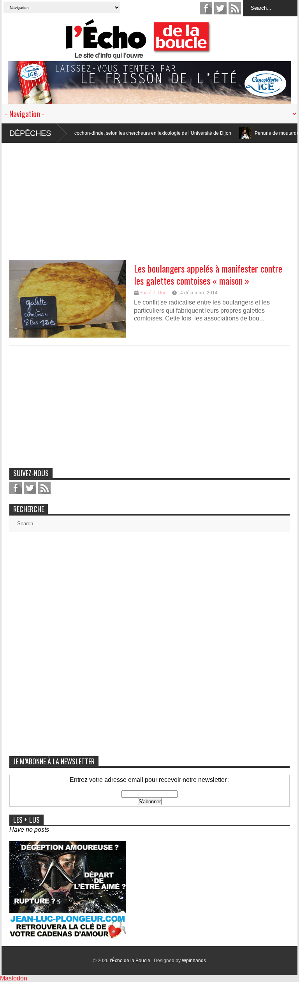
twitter (220, 8)
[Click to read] (222, 133)
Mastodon (13, 978)
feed (235, 8)
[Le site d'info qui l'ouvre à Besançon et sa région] (153, 54)
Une (162, 293)
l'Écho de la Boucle (130, 960)
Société (147, 293)
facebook (206, 8)
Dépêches (30, 133)
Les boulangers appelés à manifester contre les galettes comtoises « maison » (208, 274)
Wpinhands (194, 960)
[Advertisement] (149, 197)
